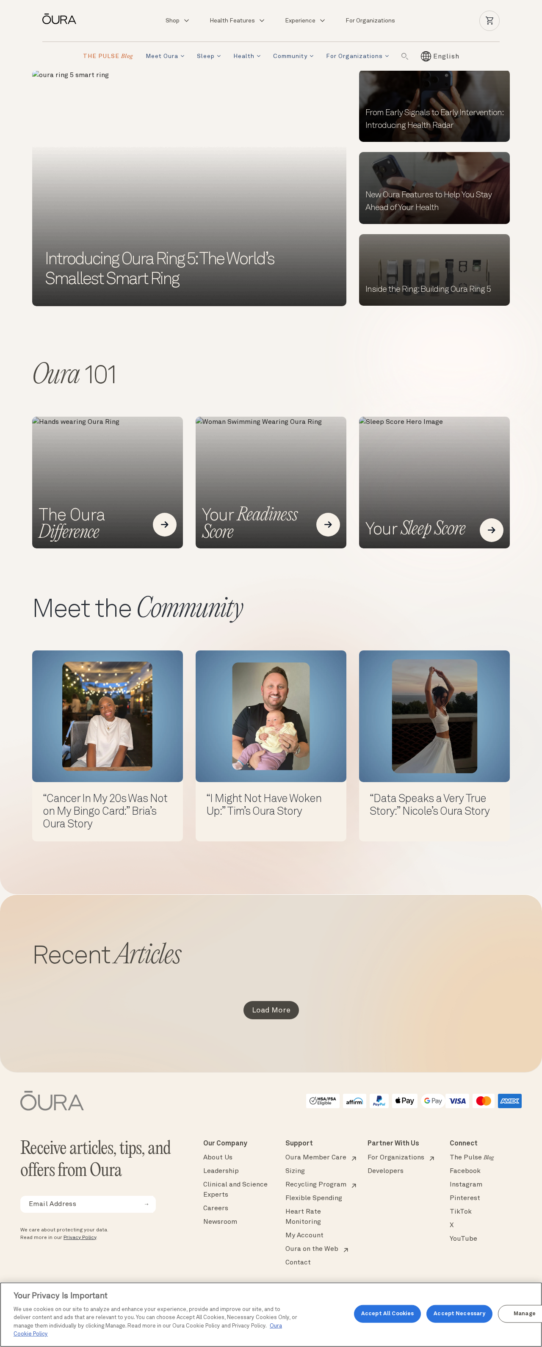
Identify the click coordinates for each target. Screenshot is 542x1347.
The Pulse (472, 1157)
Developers (386, 1171)
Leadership (221, 1171)
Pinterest (465, 1198)
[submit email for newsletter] (146, 1204)
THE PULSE (108, 56)
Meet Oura (162, 56)
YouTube (463, 1239)
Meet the (137, 610)
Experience (300, 21)
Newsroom (220, 1222)
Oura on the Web (311, 1249)
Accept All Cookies (387, 1314)
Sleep (206, 56)
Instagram (466, 1184)
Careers (215, 1208)
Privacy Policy (80, 1237)
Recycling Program (315, 1184)
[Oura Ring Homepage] (62, 19)
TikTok (461, 1212)
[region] (271, 1314)
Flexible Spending (313, 1198)
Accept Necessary (459, 1314)
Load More (271, 1010)
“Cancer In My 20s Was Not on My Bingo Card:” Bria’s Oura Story (105, 812)
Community (290, 56)
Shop (173, 21)
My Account (304, 1235)
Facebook (465, 1171)
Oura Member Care (315, 1157)
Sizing (295, 1171)
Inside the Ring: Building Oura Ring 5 (428, 289)
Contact (298, 1262)
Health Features (232, 21)
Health (243, 56)
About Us (217, 1157)
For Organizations (370, 21)
